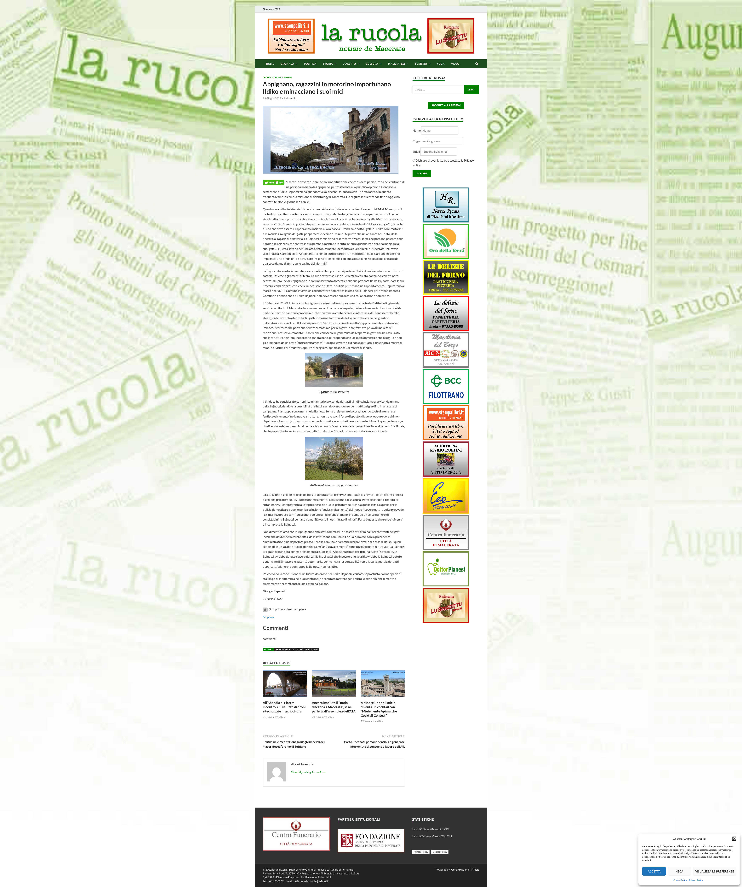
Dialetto (349, 63)
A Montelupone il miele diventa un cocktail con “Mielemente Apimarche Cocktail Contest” (379, 709)
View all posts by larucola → (308, 772)
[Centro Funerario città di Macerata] (446, 549)
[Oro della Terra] (446, 257)
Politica (310, 63)
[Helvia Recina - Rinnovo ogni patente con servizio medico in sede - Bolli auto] (446, 221)
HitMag (474, 869)
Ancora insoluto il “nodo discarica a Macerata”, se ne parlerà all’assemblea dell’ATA (334, 707)
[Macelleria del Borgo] (446, 366)
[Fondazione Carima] (371, 851)
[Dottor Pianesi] (446, 585)
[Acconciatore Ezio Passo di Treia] (446, 512)
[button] (734, 839)
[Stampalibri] (291, 52)
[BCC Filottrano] (446, 403)
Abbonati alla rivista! (445, 105)
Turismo (421, 63)
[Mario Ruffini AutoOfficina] (446, 475)
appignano (282, 649)
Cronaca (287, 63)
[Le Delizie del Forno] (446, 294)
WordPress (457, 869)
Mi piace (268, 617)
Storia (328, 63)
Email (416, 151)
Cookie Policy (680, 880)
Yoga (440, 63)
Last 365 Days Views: (426, 836)
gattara (297, 649)
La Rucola (311, 649)
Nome (417, 130)
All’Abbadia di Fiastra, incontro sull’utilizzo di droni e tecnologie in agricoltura (284, 707)
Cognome (419, 141)
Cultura (372, 63)
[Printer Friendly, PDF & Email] (273, 182)
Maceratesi (396, 63)
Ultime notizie (283, 77)
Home (270, 63)
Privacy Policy (696, 880)
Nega (679, 871)
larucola (291, 98)
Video (455, 63)
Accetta (654, 871)
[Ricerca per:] (446, 89)
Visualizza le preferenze (714, 871)
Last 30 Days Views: (425, 829)
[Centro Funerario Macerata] (296, 849)
